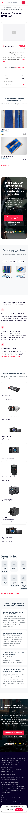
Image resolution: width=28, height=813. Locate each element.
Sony (2, 769)
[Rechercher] (23, 2)
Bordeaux (3, 760)
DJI (13, 769)
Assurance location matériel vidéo (9, 801)
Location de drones (16, 790)
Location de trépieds (20, 788)
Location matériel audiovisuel (8, 7)
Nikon (10, 769)
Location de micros (5, 790)
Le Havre (13, 762)
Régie (23, 777)
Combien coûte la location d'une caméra (11, 797)
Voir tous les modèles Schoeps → (10, 593)
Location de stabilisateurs (7, 788)
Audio (19, 7)
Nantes (23, 758)
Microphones (4, 9)
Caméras (3, 777)
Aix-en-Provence (5, 764)
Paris (2, 758)
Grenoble (3, 762)
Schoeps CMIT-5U (5, 129)
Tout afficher (5, 165)
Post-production (5, 779)
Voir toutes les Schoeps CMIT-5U (10, 356)
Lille (8, 760)
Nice (20, 758)
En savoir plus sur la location (14, 223)
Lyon (11, 758)
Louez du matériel (5, 792)
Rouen (8, 762)
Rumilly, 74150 (4, 130)
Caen (17, 762)
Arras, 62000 (4, 157)
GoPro (11, 771)
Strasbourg (12, 760)
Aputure (3, 771)
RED (23, 769)
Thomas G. (4, 158)
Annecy (12, 764)
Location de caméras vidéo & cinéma (10, 784)
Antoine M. (4, 131)
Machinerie (18, 777)
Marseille (7, 758)
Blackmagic (18, 769)
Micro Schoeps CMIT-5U (7, 156)
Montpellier (18, 760)
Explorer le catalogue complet (13, 217)
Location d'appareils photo (7, 786)
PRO (7, 131)
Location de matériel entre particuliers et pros (12, 803)
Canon (6, 769)
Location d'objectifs (19, 786)
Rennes (24, 760)
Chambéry (17, 764)
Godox (7, 771)
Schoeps (11, 9)
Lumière (8, 777)
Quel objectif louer (5, 799)
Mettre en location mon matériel (14, 736)
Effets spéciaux (13, 779)
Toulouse (15, 758)
